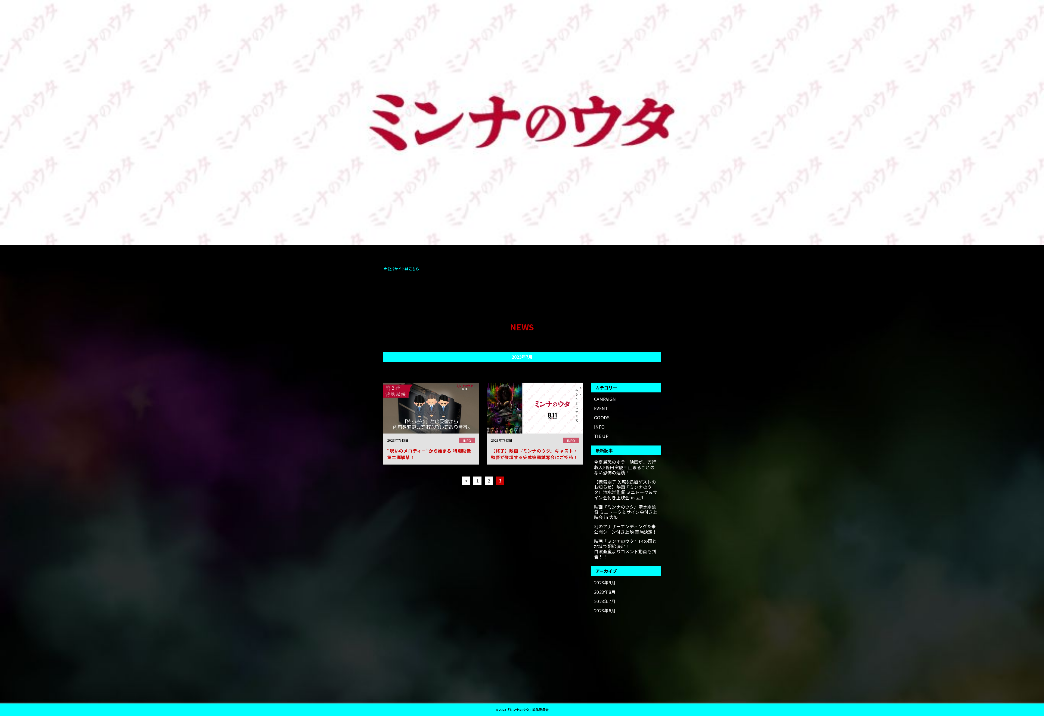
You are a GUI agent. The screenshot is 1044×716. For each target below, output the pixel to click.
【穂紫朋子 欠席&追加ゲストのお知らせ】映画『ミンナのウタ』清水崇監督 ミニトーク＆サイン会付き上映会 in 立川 (625, 489)
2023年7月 (605, 601)
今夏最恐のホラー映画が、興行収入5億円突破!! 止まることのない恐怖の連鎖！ (625, 467)
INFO (599, 426)
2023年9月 (605, 582)
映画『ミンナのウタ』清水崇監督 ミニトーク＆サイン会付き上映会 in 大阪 (625, 512)
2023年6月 (605, 610)
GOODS (602, 417)
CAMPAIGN (605, 399)
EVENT (601, 408)
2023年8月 (605, 592)
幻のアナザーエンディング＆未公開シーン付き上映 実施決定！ (625, 529)
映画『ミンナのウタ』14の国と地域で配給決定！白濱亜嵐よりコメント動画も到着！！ (625, 549)
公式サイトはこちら (403, 269)
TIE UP (601, 436)
